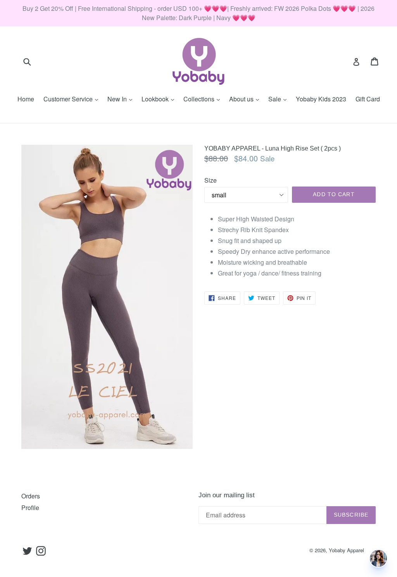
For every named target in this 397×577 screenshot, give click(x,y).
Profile (30, 507)
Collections (203, 98)
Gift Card (368, 98)
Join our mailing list (226, 495)
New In (121, 98)
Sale (279, 98)
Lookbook (160, 98)
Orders (30, 495)
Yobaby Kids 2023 (321, 98)
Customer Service (72, 98)
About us (246, 98)
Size (210, 180)
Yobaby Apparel (346, 550)
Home (25, 98)
